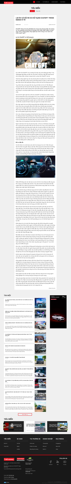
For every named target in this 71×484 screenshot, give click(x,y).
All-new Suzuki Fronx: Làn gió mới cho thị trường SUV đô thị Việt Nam (19, 300)
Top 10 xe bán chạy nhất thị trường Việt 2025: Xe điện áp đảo (16, 425)
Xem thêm (24, 414)
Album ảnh (58, 446)
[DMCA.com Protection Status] (6, 482)
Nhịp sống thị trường (34, 449)
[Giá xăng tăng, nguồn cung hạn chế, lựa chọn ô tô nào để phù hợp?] (40, 372)
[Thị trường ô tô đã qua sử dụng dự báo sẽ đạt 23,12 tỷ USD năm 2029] (40, 338)
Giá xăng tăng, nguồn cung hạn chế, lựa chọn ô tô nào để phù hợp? (19, 369)
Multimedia (62, 1)
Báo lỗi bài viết (52, 24)
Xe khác (18, 443)
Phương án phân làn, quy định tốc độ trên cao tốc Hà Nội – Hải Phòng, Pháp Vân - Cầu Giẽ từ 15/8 (32, 425)
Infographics (58, 443)
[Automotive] (21, 459)
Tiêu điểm (35, 8)
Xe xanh (38, 1)
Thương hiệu (45, 443)
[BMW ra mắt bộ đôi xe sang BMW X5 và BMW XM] (40, 349)
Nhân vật (44, 446)
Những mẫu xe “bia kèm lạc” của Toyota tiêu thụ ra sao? (18, 403)
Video (57, 449)
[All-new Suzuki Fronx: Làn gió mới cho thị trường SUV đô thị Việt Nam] (40, 303)
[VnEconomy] (9, 459)
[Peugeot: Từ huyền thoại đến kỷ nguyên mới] (40, 361)
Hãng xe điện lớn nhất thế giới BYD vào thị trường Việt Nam (18, 322)
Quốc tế (32, 11)
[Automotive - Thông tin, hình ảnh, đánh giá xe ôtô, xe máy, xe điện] (10, 4)
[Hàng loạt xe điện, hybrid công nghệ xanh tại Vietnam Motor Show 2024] (40, 314)
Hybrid (18, 446)
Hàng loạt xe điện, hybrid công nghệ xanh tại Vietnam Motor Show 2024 (19, 312)
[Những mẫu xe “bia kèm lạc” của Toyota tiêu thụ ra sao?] (40, 407)
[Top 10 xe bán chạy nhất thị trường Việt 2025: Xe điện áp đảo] (8, 426)
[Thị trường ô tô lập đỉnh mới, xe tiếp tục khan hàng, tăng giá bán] (40, 384)
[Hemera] (30, 459)
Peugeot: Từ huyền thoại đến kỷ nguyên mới (15, 357)
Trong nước (38, 11)
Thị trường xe (46, 1)
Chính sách (32, 443)
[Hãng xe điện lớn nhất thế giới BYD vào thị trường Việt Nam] (40, 326)
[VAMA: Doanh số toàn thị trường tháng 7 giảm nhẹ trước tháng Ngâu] (63, 426)
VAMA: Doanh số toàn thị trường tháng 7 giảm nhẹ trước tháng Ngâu (54, 425)
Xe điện (18, 449)
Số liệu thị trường (33, 446)
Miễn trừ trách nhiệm (29, 473)
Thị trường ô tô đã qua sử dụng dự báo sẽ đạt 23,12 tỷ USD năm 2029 (18, 335)
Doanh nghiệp (55, 1)
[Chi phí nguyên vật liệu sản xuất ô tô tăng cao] (40, 395)
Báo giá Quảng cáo (29, 468)
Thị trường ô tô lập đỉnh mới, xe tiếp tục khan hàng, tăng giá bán (19, 381)
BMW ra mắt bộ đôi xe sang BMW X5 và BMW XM (15, 345)
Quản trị (44, 449)
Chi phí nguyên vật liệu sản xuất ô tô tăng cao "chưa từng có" (18, 392)
